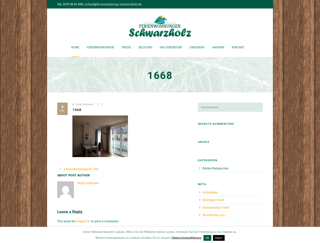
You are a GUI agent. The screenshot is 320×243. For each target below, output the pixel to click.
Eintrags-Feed (213, 200)
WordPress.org (214, 215)
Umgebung (197, 47)
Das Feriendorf (171, 47)
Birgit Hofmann (84, 104)
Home (75, 47)
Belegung (145, 47)
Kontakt (238, 47)
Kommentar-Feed (216, 207)
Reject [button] (218, 237)
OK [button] (207, 237)
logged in (83, 221)
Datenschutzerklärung (186, 237)
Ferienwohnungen (100, 47)
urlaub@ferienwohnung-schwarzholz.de (113, 4)
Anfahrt (218, 47)
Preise (126, 47)
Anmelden (210, 192)
